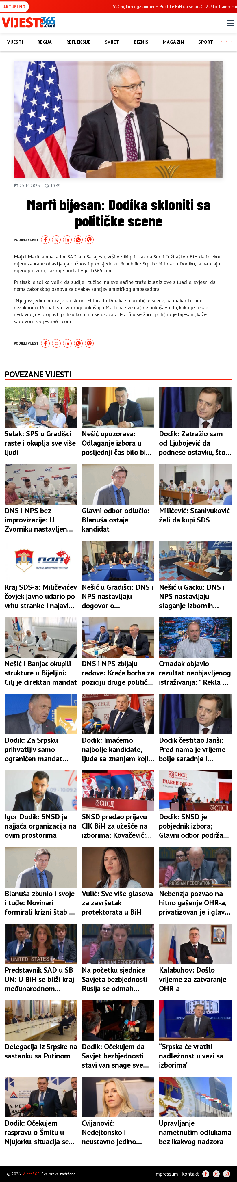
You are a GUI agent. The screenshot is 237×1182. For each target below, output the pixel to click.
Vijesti (15, 42)
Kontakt (190, 1173)
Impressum (166, 1173)
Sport (205, 42)
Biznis (141, 42)
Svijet (112, 42)
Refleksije (78, 42)
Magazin (173, 42)
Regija (45, 42)
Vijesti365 (31, 1174)
